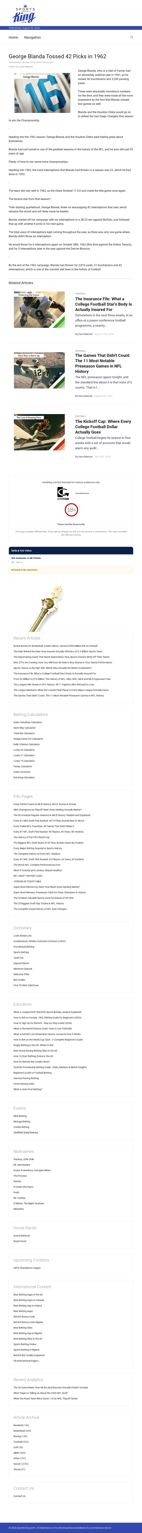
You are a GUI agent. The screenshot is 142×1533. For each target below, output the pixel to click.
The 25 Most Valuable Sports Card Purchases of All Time (44, 898)
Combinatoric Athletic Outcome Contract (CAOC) (40, 941)
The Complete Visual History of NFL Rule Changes (40, 909)
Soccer (17, 1463)
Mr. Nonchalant (22, 1164)
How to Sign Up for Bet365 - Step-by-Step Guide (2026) (43, 1023)
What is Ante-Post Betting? (28, 1089)
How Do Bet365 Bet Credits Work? (32, 1061)
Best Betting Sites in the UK (28, 1338)
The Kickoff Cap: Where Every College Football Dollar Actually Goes (103, 427)
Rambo (17, 1181)
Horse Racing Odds (24, 1083)
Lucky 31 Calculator (24, 755)
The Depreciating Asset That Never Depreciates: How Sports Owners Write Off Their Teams (62, 657)
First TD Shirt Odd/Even (26, 985)
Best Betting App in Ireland (28, 1305)
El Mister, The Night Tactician (29, 1203)
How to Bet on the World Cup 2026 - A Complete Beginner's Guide (48, 1039)
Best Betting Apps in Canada (29, 1300)
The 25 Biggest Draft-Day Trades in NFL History (39, 903)
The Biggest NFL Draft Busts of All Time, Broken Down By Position (49, 842)
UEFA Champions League (27, 1267)
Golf (16, 1447)
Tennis (17, 1469)
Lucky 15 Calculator (24, 761)
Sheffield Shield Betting (26, 1132)
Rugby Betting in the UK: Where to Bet (34, 1045)
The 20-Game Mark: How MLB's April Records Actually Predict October (51, 1387)
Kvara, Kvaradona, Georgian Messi (32, 1170)
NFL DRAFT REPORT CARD (28, 875)
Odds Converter (22, 772)
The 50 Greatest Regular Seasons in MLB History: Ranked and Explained (52, 815)
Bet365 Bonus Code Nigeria (28, 1322)
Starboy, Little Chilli (24, 1159)
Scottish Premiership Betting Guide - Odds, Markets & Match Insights (50, 1067)
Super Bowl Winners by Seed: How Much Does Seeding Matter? (47, 887)
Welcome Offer (21, 974)
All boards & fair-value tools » (24, 570)
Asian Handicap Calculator (28, 722)
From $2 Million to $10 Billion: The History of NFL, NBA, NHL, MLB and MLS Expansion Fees (62, 679)
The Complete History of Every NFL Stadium (37, 853)
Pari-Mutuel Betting (24, 946)
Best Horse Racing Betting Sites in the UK (35, 1050)
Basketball (19, 1430)
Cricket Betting (21, 1127)
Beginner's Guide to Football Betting (33, 1072)
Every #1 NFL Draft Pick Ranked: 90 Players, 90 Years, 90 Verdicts (48, 831)
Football (18, 1441)
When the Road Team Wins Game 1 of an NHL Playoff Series (45, 1398)
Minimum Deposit (23, 968)
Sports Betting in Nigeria (26, 1349)
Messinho (19, 1209)
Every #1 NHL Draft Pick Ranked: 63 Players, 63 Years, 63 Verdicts (49, 859)
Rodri (16, 1192)
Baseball (18, 1425)
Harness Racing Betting (26, 1078)
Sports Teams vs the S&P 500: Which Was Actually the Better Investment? (53, 668)
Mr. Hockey (19, 1198)
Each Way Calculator (25, 727)
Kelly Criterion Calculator (27, 744)
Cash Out (19, 957)
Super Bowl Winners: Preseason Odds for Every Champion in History (50, 892)
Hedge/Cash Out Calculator (28, 738)
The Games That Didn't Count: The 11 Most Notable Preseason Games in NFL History (59, 695)
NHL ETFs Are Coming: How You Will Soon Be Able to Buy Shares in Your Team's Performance (63, 662)
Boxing (17, 1436)
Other (17, 1458)
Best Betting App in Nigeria (28, 1333)
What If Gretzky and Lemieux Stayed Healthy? (38, 870)
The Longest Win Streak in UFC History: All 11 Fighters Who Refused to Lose (54, 684)
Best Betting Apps (23, 1311)
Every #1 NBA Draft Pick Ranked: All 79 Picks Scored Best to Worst (49, 820)
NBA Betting (20, 1116)
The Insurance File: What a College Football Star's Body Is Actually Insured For (103, 304)
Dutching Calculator (24, 777)
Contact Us (19, 1496)
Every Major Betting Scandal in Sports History (38, 848)
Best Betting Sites (23, 1327)
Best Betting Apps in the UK (28, 1294)
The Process (20, 1175)
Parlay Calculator (23, 766)
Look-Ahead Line (23, 935)
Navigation (32, 37)
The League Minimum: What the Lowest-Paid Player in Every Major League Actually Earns (61, 690)
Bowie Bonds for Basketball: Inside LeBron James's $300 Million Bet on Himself (55, 646)
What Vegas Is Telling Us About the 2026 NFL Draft (41, 1393)
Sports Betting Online (25, 1344)
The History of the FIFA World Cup (32, 837)
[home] (24, 13)
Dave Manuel (26, 66)
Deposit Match (21, 963)
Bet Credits (19, 979)
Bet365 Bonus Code (24, 1316)
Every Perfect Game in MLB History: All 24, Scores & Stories (45, 804)
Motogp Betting (22, 1121)
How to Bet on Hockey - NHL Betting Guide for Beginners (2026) (48, 1017)
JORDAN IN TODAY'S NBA (27, 881)
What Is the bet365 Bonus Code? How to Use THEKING (43, 1028)
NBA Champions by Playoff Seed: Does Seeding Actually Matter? (48, 809)
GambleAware (82, 493)
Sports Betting (21, 952)
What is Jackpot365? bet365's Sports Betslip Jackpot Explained (47, 1012)
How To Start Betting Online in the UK (33, 1056)
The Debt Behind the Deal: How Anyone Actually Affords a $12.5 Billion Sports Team (58, 651)
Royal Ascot (20, 1241)
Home (13, 37)
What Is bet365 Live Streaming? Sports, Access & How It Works (47, 1034)
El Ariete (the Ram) (23, 1186)
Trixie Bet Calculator (24, 733)
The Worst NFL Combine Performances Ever (37, 864)
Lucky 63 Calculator (24, 749)
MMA (16, 1452)
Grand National (22, 1235)
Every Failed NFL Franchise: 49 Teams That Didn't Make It (44, 826)
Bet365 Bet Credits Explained (29, 1355)
